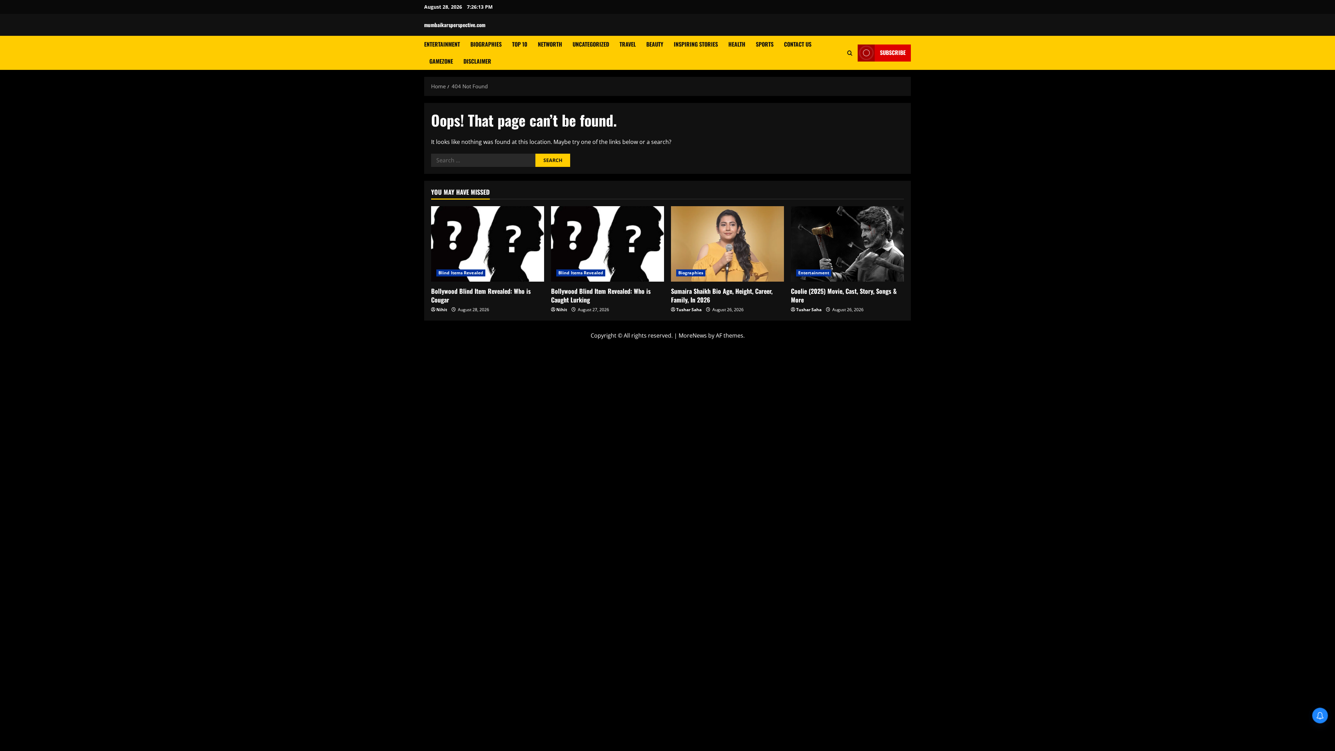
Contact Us (797, 44)
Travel (628, 44)
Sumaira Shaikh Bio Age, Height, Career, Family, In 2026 (721, 295)
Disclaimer (477, 61)
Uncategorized (591, 44)
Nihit (441, 310)
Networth (550, 44)
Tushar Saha (689, 310)
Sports (765, 44)
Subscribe (893, 52)
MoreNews (693, 335)
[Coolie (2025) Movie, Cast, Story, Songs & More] (847, 244)
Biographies (486, 44)
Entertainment (442, 44)
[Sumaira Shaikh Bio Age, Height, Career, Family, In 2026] (727, 244)
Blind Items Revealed (460, 273)
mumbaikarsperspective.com (454, 25)
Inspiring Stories (696, 44)
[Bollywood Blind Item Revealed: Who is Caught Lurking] (607, 244)
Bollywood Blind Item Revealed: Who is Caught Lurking (601, 295)
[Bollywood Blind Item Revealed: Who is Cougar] (487, 244)
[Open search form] (849, 52)
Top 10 (519, 44)
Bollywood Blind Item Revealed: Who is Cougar (481, 295)
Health (736, 44)
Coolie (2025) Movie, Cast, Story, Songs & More (844, 295)
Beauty (654, 44)
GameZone (441, 61)
